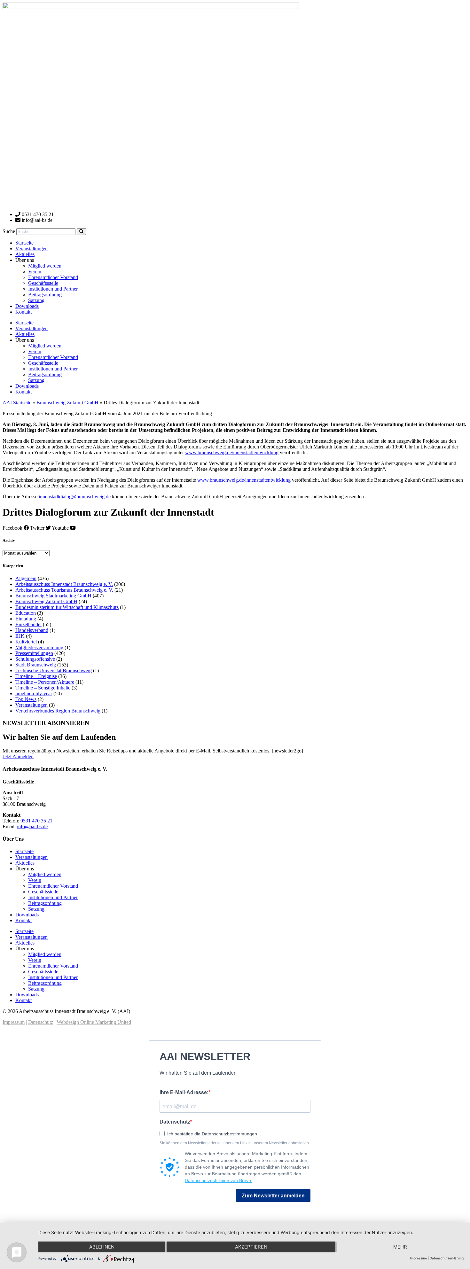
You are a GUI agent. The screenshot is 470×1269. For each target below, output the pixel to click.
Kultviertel (26, 641)
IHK (20, 636)
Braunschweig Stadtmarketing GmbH (53, 595)
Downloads (27, 306)
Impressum (14, 1022)
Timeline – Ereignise (36, 676)
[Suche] (81, 231)
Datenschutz (40, 1022)
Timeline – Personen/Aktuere (44, 682)
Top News (25, 699)
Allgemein (25, 578)
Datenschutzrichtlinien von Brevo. (218, 1180)
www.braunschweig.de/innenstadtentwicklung (231, 452)
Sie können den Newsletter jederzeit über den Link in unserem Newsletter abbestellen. (235, 1143)
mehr (400, 1247)
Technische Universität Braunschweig (53, 670)
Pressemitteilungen (34, 653)
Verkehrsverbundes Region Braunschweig (57, 710)
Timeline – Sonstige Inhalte (42, 687)
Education (25, 613)
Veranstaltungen (31, 248)
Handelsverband (31, 630)
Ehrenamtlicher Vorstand (53, 277)
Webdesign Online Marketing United (94, 1022)
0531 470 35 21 (36, 820)
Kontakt (23, 312)
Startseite (24, 242)
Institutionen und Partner (53, 289)
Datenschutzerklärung (447, 1258)
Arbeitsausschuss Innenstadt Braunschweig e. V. (64, 584)
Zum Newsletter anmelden (273, 1195)
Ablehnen (101, 1247)
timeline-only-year (33, 693)
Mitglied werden (44, 266)
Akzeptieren (251, 1247)
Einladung (25, 618)
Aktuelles (25, 254)
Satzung (36, 300)
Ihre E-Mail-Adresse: (184, 1092)
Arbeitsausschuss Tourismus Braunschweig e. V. (64, 590)
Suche (9, 231)
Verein (34, 271)
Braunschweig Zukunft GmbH (67, 402)
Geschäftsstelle (43, 283)
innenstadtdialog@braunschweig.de (75, 496)
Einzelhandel (28, 624)
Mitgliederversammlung (39, 647)
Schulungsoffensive (35, 659)
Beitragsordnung (45, 294)
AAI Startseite (17, 402)
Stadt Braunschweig (35, 664)
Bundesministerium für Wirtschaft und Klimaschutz (67, 607)
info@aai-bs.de (32, 826)
